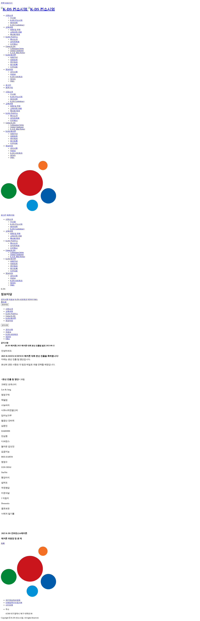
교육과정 (9, 311)
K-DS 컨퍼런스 (12, 314)
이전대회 (14, 67)
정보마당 (5, 304)
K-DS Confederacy (17, 25)
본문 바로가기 (6, 3)
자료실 (13, 74)
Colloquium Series (17, 49)
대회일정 (14, 60)
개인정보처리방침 (13, 600)
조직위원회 (14, 42)
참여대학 (14, 23)
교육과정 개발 (16, 32)
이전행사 (14, 44)
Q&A (12, 81)
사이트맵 (9, 605)
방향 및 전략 (15, 30)
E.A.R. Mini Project (17, 53)
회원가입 (9, 88)
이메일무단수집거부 (14, 603)
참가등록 (14, 65)
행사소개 (14, 39)
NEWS (13, 79)
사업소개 (9, 309)
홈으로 (3, 302)
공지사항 (14, 72)
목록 (3, 543)
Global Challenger (17, 51)
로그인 (8, 85)
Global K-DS (10, 316)
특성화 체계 (15, 34)
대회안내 (14, 57)
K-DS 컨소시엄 (16, 20)
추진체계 (14, 62)
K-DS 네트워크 (16, 77)
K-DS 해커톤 (11, 318)
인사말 (13, 18)
